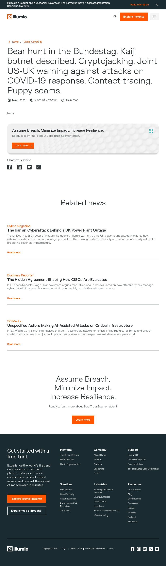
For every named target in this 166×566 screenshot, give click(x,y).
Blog (130, 494)
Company (100, 450)
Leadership (99, 469)
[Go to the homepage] (17, 16)
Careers (98, 464)
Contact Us (133, 455)
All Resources (134, 489)
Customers (133, 503)
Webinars (132, 521)
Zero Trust (65, 510)
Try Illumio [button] (22, 145)
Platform (66, 450)
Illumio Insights (67, 459)
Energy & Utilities (102, 497)
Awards (97, 459)
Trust (111, 549)
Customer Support (137, 459)
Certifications (134, 498)
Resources (135, 484)
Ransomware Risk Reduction (68, 505)
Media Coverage (32, 41)
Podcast (132, 517)
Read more (13, 252)
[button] (115, 17)
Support (133, 450)
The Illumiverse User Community (143, 469)
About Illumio (100, 455)
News (15, 41)
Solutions (66, 484)
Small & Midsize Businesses (107, 510)
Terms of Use (76, 549)
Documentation (135, 464)
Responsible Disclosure (95, 549)
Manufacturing (101, 515)
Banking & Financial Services (103, 491)
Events (131, 508)
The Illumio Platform (69, 455)
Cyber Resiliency (68, 498)
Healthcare (99, 506)
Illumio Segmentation (70, 464)
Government (100, 501)
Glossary (132, 512)
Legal (64, 549)
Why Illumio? (66, 489)
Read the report (139, 4)
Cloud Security (67, 494)
